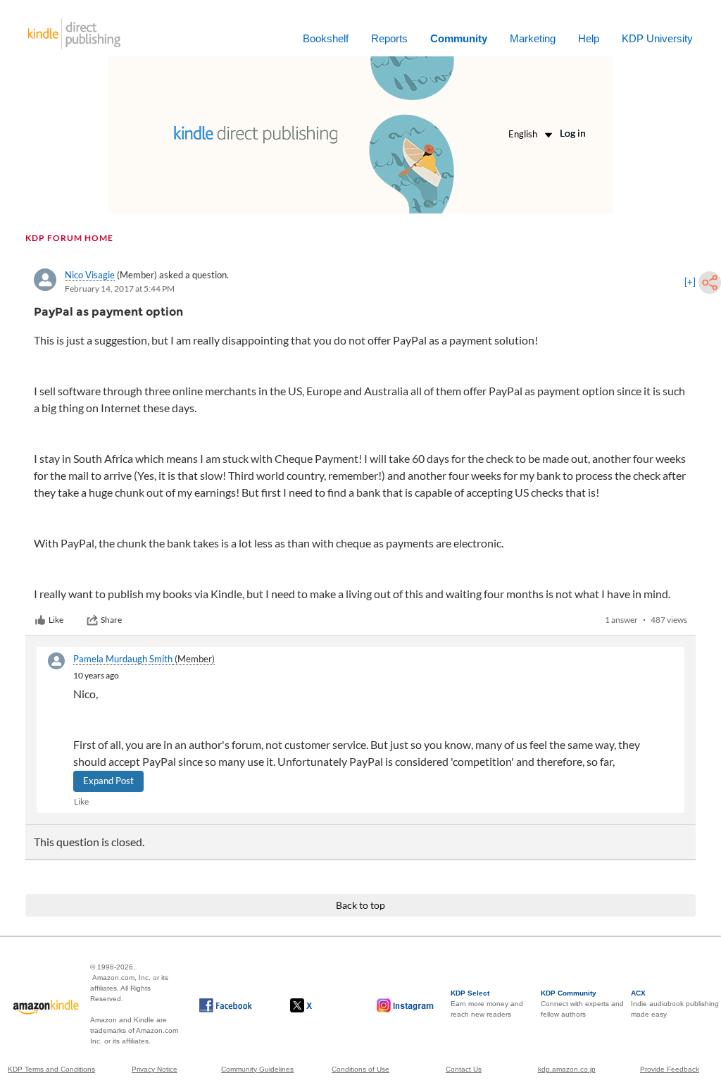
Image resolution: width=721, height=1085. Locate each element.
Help (588, 38)
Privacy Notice (154, 1069)
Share (111, 619)
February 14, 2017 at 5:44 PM (120, 288)
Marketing (533, 38)
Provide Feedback (669, 1069)
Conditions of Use (360, 1069)
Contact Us (464, 1069)
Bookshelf (326, 38)
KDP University (657, 38)
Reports (389, 38)
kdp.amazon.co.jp (567, 1069)
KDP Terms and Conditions (51, 1069)
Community (458, 38)
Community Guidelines (257, 1069)
